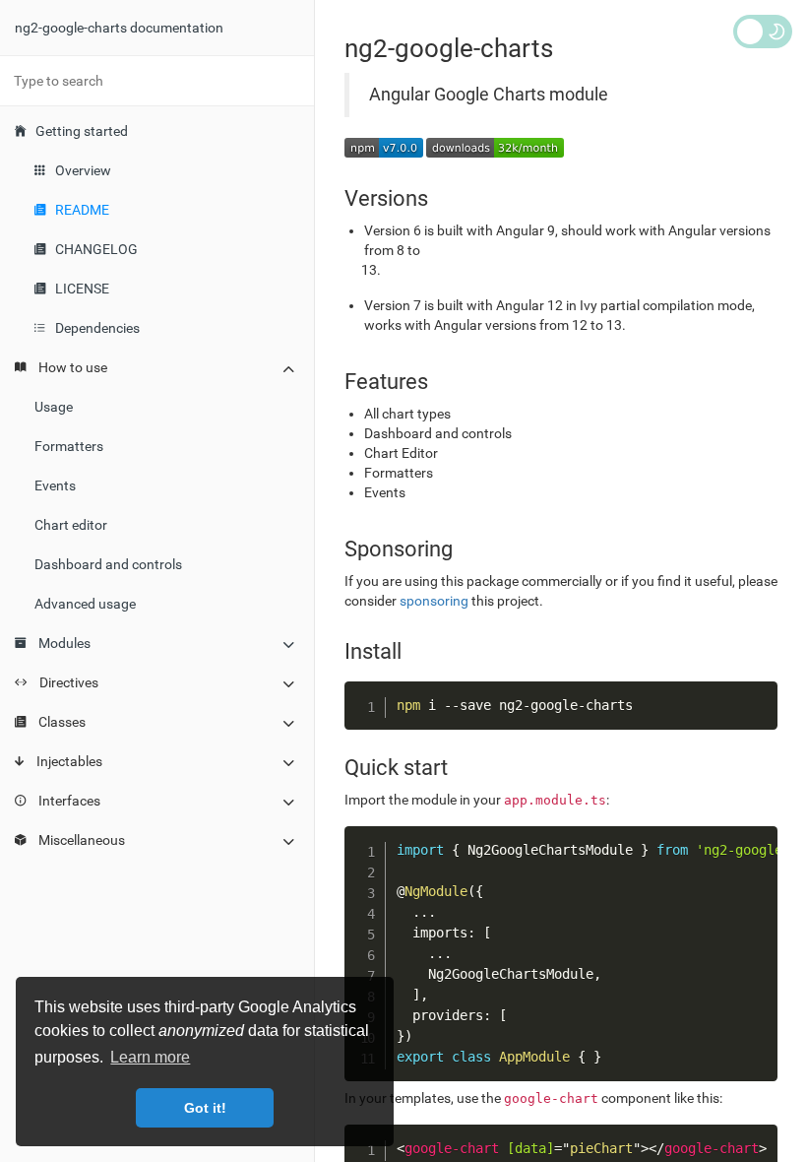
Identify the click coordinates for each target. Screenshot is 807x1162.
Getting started (81, 131)
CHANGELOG (96, 249)
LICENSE (82, 288)
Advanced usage (85, 604)
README (82, 210)
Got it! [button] (205, 1108)
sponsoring (434, 601)
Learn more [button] (150, 1057)
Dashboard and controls (108, 564)
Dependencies (97, 328)
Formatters (68, 446)
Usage (53, 407)
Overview (83, 170)
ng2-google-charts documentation (119, 27)
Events (55, 485)
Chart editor (70, 525)
